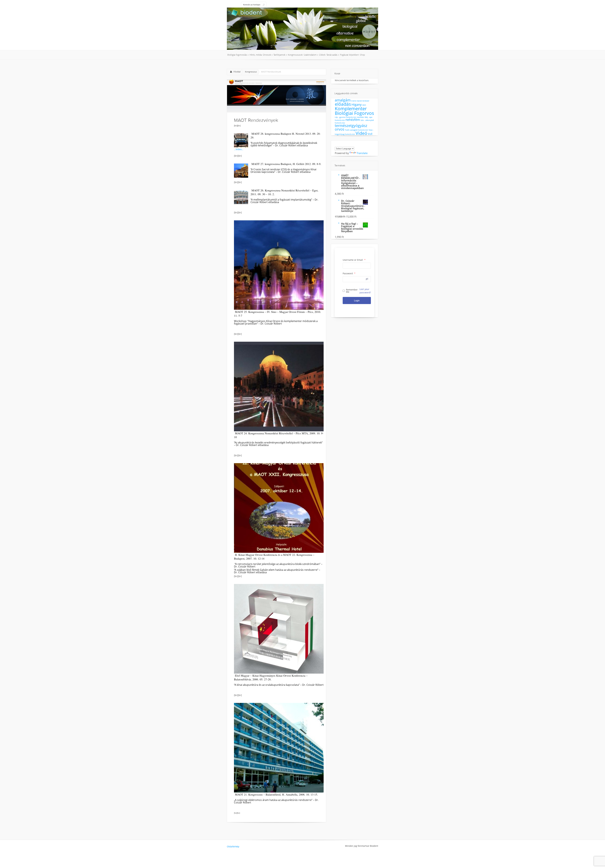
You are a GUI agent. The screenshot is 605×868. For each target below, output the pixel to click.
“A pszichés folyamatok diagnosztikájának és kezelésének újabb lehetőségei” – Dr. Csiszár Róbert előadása (284, 144)
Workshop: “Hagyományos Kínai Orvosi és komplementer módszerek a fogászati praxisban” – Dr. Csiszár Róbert (276, 322)
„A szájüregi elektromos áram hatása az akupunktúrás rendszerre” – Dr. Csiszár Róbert (276, 801)
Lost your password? (365, 291)
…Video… (238, 149)
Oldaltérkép (233, 846)
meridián (360, 117)
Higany (356, 104)
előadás (343, 104)
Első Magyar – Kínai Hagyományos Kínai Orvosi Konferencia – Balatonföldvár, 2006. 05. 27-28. (271, 677)
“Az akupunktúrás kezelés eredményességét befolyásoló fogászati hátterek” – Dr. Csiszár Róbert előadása (278, 444)
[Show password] (367, 279)
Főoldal (236, 71)
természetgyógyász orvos (351, 127)
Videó (361, 133)
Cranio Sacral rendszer (360, 101)
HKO (364, 105)
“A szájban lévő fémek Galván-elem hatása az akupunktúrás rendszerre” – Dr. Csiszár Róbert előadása (277, 571)
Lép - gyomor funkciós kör (345, 117)
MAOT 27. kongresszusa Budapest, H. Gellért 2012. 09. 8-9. (286, 164)
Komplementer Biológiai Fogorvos (354, 110)
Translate (362, 153)
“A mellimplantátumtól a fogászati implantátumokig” (282, 199)
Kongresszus (251, 71)
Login (357, 300)
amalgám (343, 100)
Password (349, 273)
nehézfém (353, 120)
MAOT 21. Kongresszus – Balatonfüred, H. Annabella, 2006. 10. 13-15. (276, 794)
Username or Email (354, 260)
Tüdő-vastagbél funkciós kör (356, 130)
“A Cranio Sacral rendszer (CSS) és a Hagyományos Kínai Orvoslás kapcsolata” (283, 171)
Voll (370, 134)
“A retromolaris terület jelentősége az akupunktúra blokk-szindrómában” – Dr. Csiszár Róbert (278, 565)
